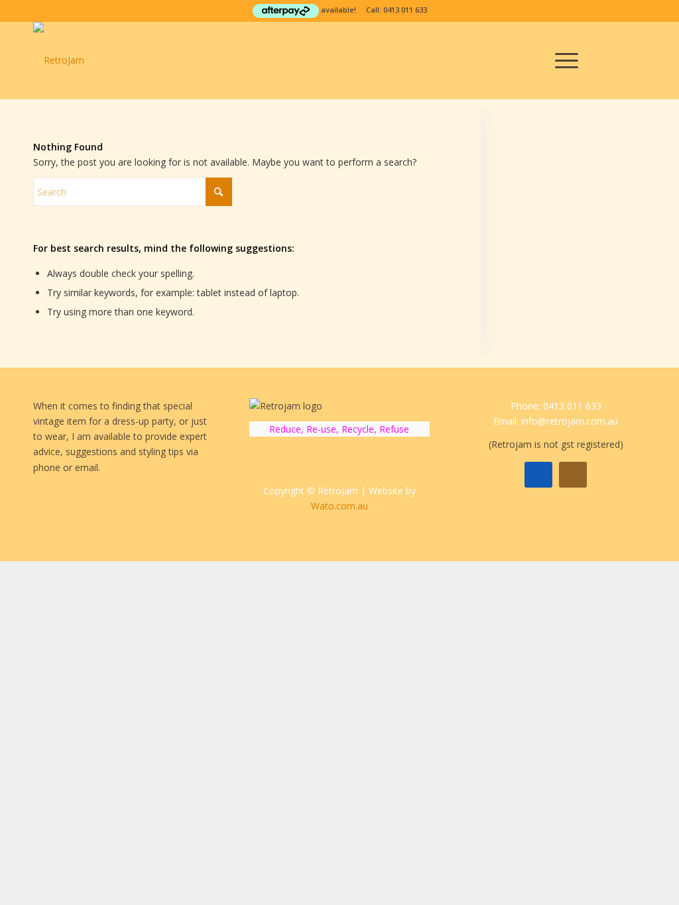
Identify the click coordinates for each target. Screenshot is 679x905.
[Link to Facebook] (616, 60)
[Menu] (562, 60)
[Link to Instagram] (636, 60)
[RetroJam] (58, 60)
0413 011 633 (405, 10)
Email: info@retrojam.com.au (555, 421)
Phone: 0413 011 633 (556, 405)
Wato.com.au (339, 506)
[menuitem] (562, 60)
